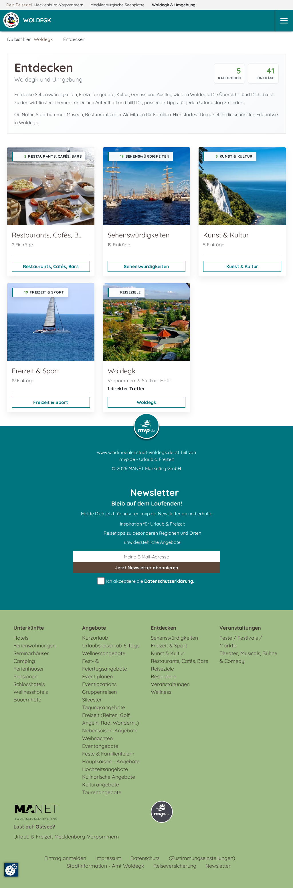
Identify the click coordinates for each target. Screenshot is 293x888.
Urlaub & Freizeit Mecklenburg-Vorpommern (66, 836)
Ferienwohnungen (34, 645)
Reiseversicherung (174, 866)
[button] (38, 21)
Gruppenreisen (99, 692)
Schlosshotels (29, 684)
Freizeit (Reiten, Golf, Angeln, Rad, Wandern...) (110, 719)
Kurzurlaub (95, 638)
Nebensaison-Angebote (110, 730)
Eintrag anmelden (65, 858)
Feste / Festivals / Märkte (240, 642)
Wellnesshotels (30, 692)
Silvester (92, 699)
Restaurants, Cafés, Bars (51, 266)
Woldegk (173, 4)
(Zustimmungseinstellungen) (202, 858)
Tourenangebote (101, 792)
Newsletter (218, 866)
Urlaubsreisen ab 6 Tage (111, 645)
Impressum (108, 858)
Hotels (20, 638)
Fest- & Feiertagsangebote (104, 665)
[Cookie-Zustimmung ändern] (11, 870)
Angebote (94, 628)
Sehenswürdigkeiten (146, 266)
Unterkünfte (28, 628)
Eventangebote (100, 746)
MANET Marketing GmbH (154, 468)
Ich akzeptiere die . (149, 581)
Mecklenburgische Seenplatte (118, 4)
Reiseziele (162, 668)
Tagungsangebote (103, 707)
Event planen (97, 676)
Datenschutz (145, 858)
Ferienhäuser (28, 668)
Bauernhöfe (27, 699)
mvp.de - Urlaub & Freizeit (146, 459)
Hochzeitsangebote (105, 769)
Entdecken (163, 628)
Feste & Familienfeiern (108, 753)
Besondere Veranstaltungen (170, 680)
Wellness (161, 692)
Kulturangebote (100, 784)
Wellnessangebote (103, 653)
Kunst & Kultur (242, 266)
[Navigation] (284, 20)
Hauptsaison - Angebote (111, 761)
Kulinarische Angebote (108, 777)
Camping (24, 661)
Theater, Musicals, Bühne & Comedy (248, 657)
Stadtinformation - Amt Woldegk (105, 866)
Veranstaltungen (240, 628)
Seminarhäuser (31, 653)
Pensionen (25, 676)
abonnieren (146, 567)
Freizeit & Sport (50, 402)
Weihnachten (97, 738)
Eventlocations (99, 684)
